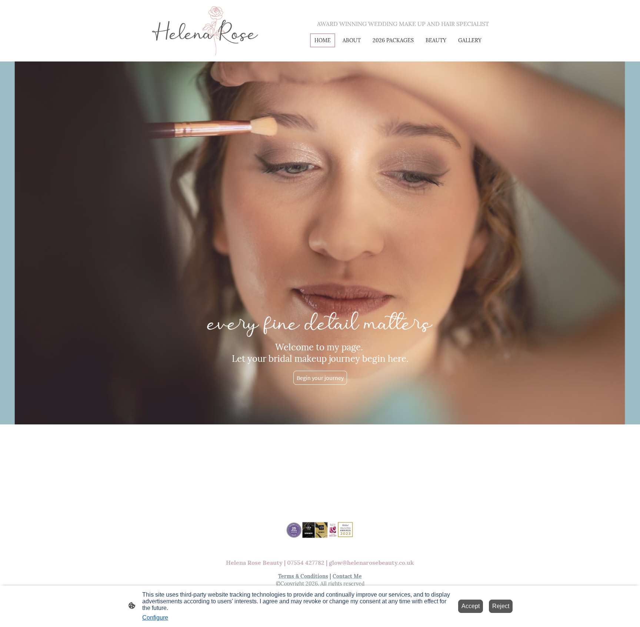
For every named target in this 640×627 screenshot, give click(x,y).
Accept (470, 606)
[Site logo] (205, 31)
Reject (500, 606)
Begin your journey (320, 377)
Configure (155, 617)
